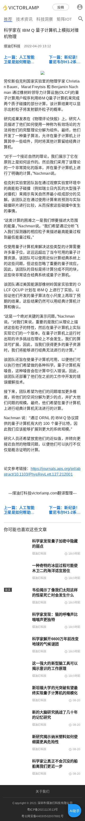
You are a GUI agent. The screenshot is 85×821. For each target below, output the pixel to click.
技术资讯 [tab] (24, 19)
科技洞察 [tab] (44, 19)
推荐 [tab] (8, 19)
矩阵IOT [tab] (64, 19)
